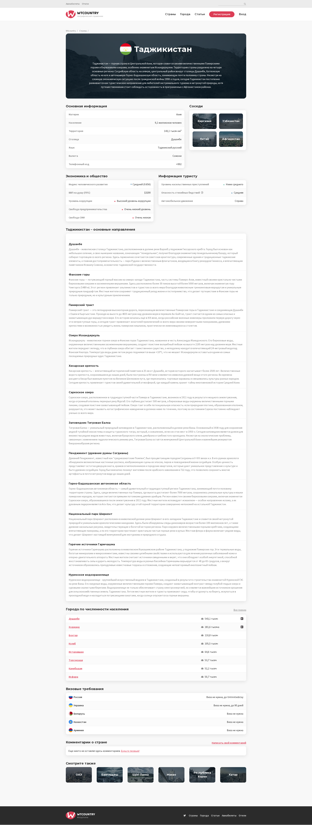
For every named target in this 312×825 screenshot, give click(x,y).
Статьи (200, 14)
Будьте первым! (130, 750)
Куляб (72, 643)
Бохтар (73, 635)
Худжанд (74, 627)
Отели (85, 4)
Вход (242, 14)
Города (185, 14)
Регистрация (222, 14)
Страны (170, 14)
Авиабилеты (73, 4)
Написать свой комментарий (229, 742)
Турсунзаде (76, 660)
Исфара (73, 676)
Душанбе (74, 618)
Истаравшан (76, 651)
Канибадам (75, 668)
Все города (240, 609)
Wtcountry (71, 30)
